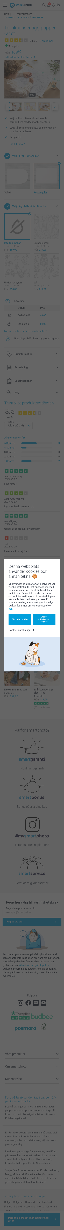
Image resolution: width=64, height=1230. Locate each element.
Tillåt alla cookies (20, 619)
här (10, 608)
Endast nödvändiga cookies (43, 619)
